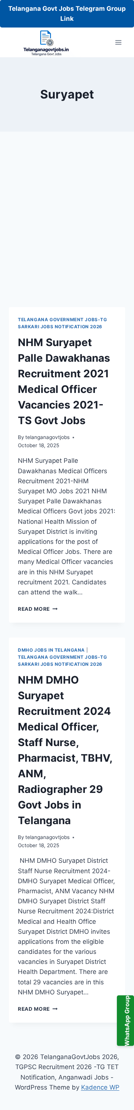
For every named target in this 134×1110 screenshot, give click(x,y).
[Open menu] (118, 42)
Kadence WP (100, 1087)
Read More (38, 609)
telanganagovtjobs (47, 437)
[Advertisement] (67, 228)
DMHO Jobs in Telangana (51, 650)
